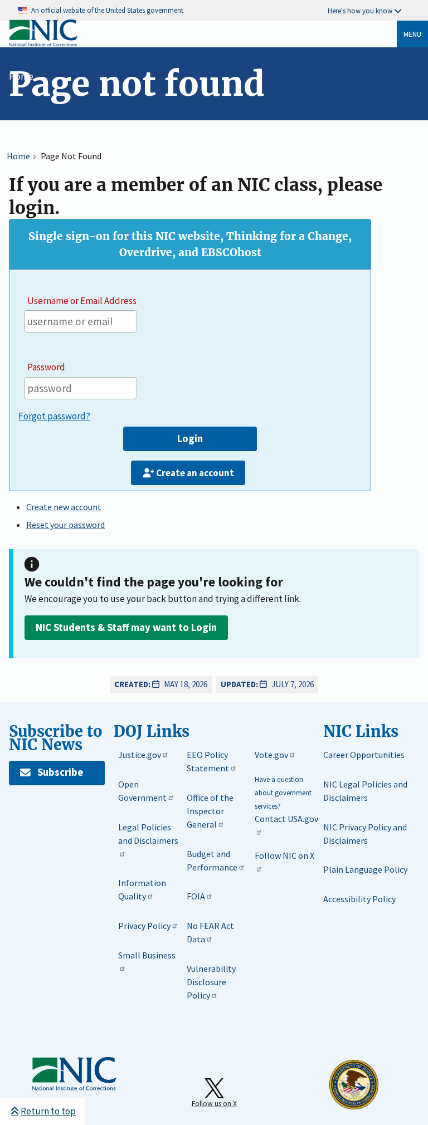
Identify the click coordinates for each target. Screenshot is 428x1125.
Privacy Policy (144, 925)
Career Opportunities (364, 754)
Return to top (48, 1111)
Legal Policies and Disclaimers (148, 833)
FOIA (196, 896)
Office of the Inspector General (210, 811)
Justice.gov (139, 754)
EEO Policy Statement (208, 761)
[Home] (43, 44)
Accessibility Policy (359, 898)
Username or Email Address (82, 301)
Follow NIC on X (284, 855)
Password (46, 367)
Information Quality (142, 889)
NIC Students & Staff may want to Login (126, 627)
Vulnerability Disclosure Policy (211, 982)
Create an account (195, 473)
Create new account (63, 506)
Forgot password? (54, 416)
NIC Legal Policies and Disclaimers (365, 791)
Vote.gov (271, 754)
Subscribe (60, 772)
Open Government (142, 791)
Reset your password (65, 524)
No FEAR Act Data (210, 932)
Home (21, 76)
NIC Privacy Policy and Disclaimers (365, 833)
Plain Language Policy (365, 869)
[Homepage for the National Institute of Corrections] (74, 1088)
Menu (412, 34)
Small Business (147, 955)
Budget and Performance (212, 860)
